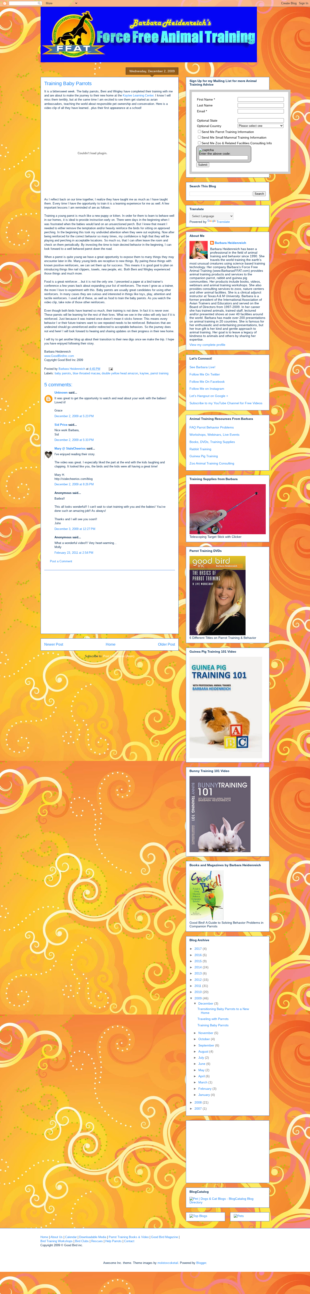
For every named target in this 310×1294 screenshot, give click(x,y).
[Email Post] (110, 368)
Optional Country (209, 126)
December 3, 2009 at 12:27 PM (74, 529)
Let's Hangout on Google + (208, 396)
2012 (198, 979)
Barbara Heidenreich (230, 243)
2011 (198, 986)
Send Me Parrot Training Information (228, 132)
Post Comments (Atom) (118, 656)
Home (111, 644)
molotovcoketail (167, 1263)
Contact (129, 1241)
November (206, 1033)
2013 (198, 973)
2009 (198, 998)
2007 (198, 1108)
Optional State (207, 120)
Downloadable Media (92, 1237)
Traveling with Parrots (213, 1019)
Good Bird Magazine (164, 1237)
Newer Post (53, 644)
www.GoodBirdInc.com (59, 356)
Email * (202, 111)
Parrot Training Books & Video (129, 1237)
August (203, 1051)
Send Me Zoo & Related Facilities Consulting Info (237, 143)
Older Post (166, 644)
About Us (56, 1237)
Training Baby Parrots (213, 1025)
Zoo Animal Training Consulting (211, 463)
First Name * (206, 99)
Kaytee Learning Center (138, 95)
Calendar (71, 1237)
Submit (202, 164)
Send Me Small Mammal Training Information (234, 137)
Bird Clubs (82, 1241)
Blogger (201, 1263)
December (206, 1003)
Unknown (61, 392)
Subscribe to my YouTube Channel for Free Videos (225, 403)
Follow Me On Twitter (204, 374)
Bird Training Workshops (56, 1241)
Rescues (97, 1241)
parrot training (159, 373)
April (202, 1076)
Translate (223, 222)
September (206, 1045)
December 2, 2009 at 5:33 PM (74, 440)
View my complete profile (207, 344)
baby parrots (63, 373)
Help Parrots (113, 1241)
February (205, 1088)
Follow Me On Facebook (207, 381)
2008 (198, 1102)
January (204, 1095)
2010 (198, 992)
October (204, 1039)
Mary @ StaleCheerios (70, 448)
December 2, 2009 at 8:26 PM (74, 484)
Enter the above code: (215, 153)
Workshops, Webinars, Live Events (214, 434)
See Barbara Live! (202, 367)
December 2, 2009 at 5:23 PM (74, 416)
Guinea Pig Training (203, 456)
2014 (198, 967)
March (203, 1082)
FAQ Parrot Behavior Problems (211, 427)
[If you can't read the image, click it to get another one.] (206, 150)
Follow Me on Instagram (206, 388)
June (202, 1064)
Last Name (205, 105)
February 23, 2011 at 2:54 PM (73, 552)
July (201, 1057)
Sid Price (60, 424)
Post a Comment (61, 561)
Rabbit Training (200, 449)
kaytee (144, 373)
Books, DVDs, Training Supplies (212, 442)
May (201, 1070)
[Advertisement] (110, 602)
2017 (198, 948)
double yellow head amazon (120, 373)
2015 (198, 961)
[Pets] (239, 1216)
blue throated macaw (86, 373)
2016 (198, 955)
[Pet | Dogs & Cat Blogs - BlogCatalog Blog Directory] (227, 1202)
